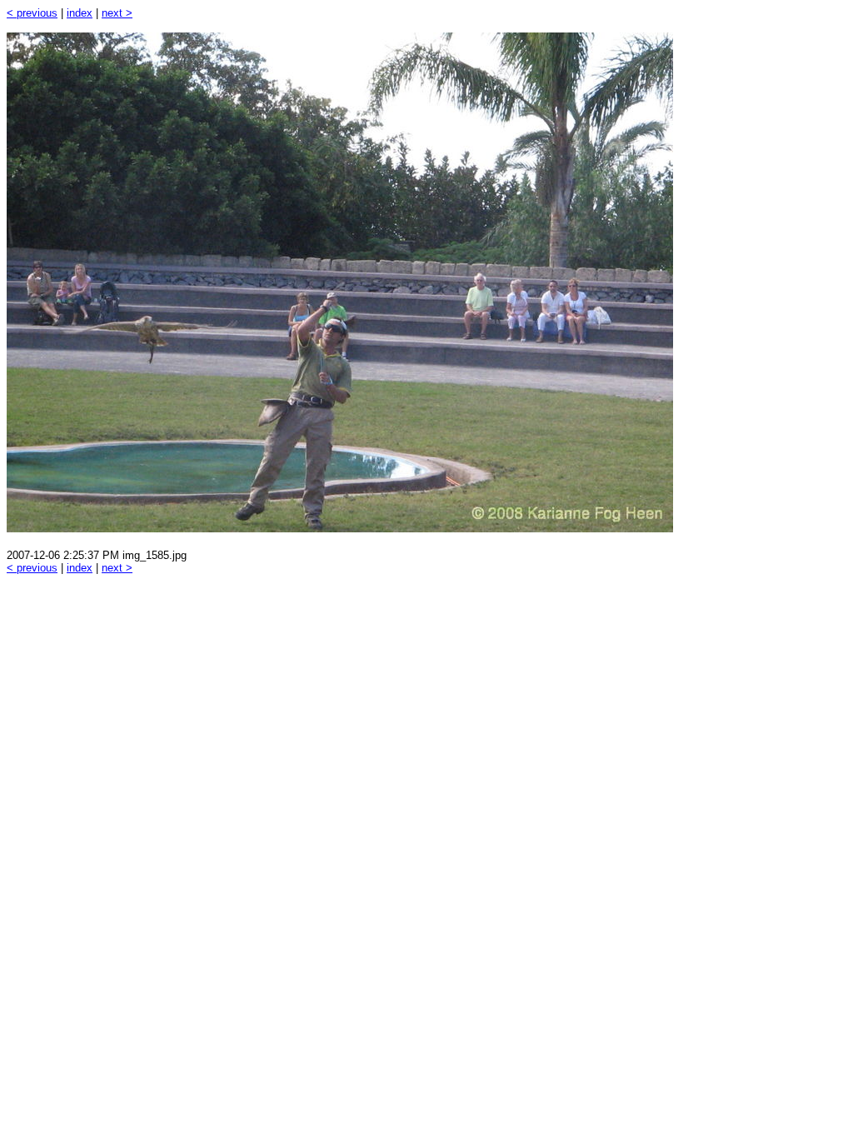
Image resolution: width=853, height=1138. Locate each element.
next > (117, 13)
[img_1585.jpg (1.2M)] (340, 528)
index (79, 13)
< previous (32, 13)
